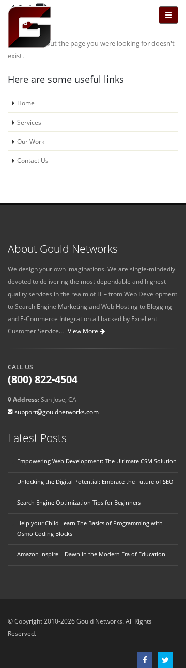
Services (29, 122)
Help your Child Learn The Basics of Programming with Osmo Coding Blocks (90, 528)
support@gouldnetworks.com (56, 411)
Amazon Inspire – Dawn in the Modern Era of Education (91, 554)
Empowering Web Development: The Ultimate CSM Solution (97, 461)
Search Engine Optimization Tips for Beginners (79, 502)
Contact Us (33, 160)
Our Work (30, 141)
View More (84, 331)
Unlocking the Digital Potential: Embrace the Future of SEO (95, 481)
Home (26, 103)
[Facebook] (147, 660)
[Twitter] (168, 660)
